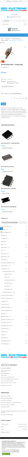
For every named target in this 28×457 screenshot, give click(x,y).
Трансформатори (5, 340)
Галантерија (3, 259)
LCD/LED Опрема (4, 232)
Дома (2, 38)
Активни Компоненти (16, 38)
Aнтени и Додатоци (5, 226)
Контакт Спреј (4, 304)
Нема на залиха (6, 193)
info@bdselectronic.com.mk (6, 385)
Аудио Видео (4, 247)
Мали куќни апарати (5, 307)
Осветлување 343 (5, 322)
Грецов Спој (7, 274)
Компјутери (3, 301)
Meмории (3, 235)
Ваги (2, 250)
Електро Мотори (4, 265)
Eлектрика (3, 229)
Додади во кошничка (8, 86)
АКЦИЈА (3, 241)
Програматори (4, 328)
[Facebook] (2, 363)
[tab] (3, 104)
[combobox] (14, 24)
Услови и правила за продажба (7, 404)
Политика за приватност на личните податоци (11, 402)
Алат (2, 244)
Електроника (7, 38)
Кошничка (15, 1)
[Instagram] (5, 363)
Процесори (3, 331)
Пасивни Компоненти (7, 292)
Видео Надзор (4, 256)
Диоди (5, 277)
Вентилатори (4, 253)
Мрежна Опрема (4, 316)
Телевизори (3, 337)
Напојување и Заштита (6, 319)
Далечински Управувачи (6, 262)
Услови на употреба (5, 406)
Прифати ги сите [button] (6, 453)
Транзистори (7, 289)
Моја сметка (9, 1)
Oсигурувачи (4, 238)
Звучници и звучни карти (6, 295)
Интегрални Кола (4, 40)
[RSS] (8, 363)
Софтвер (3, 334)
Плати (20, 1)
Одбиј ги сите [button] (15, 450)
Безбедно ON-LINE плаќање (7, 398)
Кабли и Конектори (5, 298)
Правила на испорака (5, 396)
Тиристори (6, 286)
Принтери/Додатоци (5, 325)
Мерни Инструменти (5, 310)
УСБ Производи (4, 343)
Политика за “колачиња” (6, 400)
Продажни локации (5, 432)
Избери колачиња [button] (6, 450)
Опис (3, 104)
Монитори (3, 313)
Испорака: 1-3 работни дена (7, 414)
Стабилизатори (7, 283)
